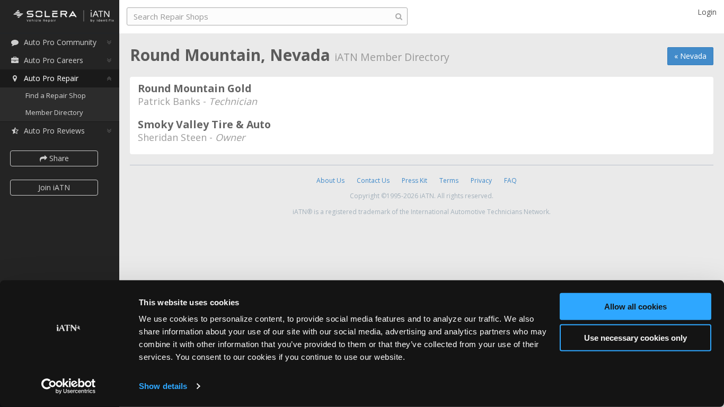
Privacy (481, 180)
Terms (448, 180)
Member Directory (54, 112)
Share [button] (58, 158)
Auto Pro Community (60, 42)
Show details (163, 386)
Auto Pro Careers (53, 60)
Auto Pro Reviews (54, 131)
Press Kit (414, 180)
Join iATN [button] (54, 187)
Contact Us (373, 180)
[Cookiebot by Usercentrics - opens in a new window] (68, 386)
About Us (330, 180)
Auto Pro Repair (51, 78)
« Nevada (690, 56)
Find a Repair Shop (55, 95)
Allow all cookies (635, 306)
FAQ (510, 180)
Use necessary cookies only (635, 337)
